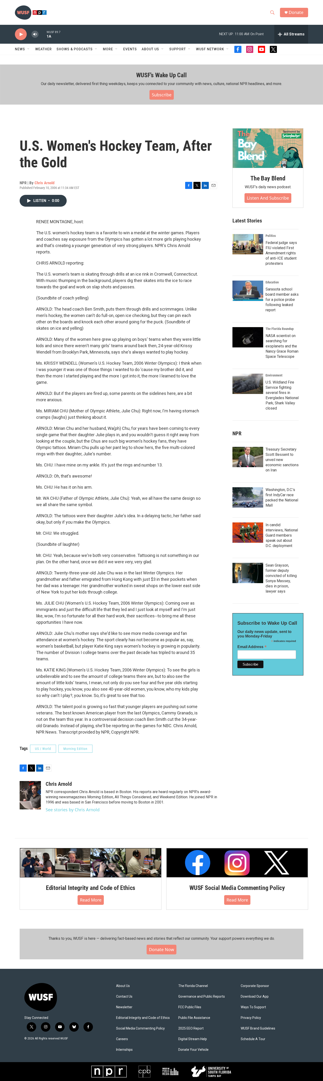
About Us (123, 986)
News (20, 49)
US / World (43, 749)
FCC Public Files (189, 1007)
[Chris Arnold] (30, 795)
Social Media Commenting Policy (140, 1028)
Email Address (252, 646)
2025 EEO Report (191, 1028)
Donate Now (161, 949)
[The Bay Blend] (268, 148)
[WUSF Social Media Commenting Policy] (237, 862)
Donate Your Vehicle (193, 1049)
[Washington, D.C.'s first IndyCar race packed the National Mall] (247, 497)
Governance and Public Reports (201, 996)
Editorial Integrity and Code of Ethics (90, 887)
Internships (124, 1049)
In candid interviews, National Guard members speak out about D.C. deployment (282, 535)
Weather (43, 49)
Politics (271, 236)
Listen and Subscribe (268, 198)
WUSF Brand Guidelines (258, 1028)
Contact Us (124, 996)
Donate (296, 12)
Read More (90, 900)
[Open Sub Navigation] (29, 49)
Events (130, 49)
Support (177, 49)
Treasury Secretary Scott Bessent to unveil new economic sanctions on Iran (282, 459)
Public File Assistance (194, 1018)
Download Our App (255, 996)
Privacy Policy (251, 1018)
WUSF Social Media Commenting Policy (237, 887)
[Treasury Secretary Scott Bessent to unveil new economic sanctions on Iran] (247, 457)
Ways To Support (253, 1007)
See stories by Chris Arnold (73, 809)
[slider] (42, 34)
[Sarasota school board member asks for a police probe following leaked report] (247, 291)
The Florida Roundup (280, 329)
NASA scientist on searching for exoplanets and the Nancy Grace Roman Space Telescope (282, 346)
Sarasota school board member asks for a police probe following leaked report (282, 299)
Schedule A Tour (253, 1039)
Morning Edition (75, 749)
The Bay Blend (267, 178)
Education (272, 282)
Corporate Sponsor (255, 986)
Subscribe (161, 95)
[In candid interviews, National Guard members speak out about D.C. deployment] (247, 532)
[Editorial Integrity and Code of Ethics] (90, 862)
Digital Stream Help (192, 1039)
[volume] (35, 34)
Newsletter (124, 1007)
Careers (122, 1039)
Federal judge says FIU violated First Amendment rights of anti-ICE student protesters (281, 253)
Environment (274, 375)
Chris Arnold (44, 182)
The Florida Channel (193, 986)
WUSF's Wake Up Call (161, 75)
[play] (21, 34)
